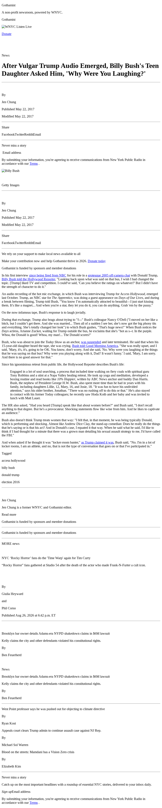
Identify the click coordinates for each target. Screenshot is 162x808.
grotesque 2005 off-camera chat (109, 275)
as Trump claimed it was (97, 442)
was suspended (91, 342)
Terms (34, 163)
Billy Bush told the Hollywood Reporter (28, 279)
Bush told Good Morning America (95, 346)
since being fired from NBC (47, 275)
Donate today (97, 261)
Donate (6, 34)
